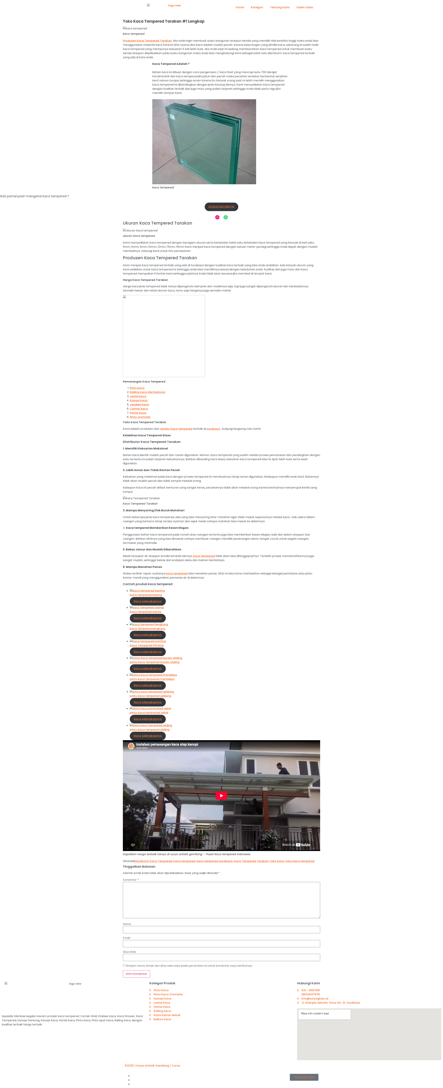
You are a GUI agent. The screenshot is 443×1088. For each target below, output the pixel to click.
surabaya (213, 429)
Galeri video (304, 7)
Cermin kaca (139, 409)
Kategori (257, 7)
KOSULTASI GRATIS (221, 207)
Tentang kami (280, 7)
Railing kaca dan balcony (147, 392)
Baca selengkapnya (148, 601)
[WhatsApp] (226, 217)
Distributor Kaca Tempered (153, 861)
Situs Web (129, 952)
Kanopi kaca (138, 400)
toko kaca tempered (299, 861)
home (240, 7)
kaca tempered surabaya (214, 861)
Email (126, 938)
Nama (127, 924)
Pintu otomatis (140, 417)
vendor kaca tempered (176, 429)
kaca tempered (204, 556)
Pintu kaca (137, 388)
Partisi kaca (138, 413)
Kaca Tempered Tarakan (251, 861)
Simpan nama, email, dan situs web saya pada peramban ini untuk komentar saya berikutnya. (189, 965)
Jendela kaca (139, 405)
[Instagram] (217, 217)
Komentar (131, 879)
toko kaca (277, 861)
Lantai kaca (138, 396)
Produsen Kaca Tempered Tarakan (147, 41)
